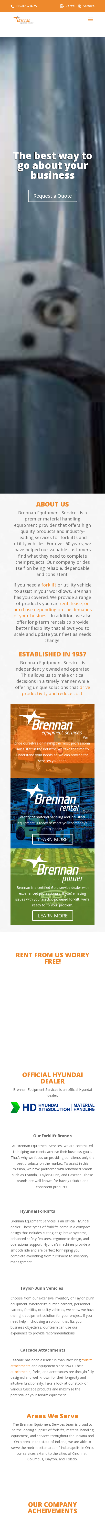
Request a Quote (52, 195)
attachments (20, 1371)
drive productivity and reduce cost (56, 690)
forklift (49, 585)
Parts (69, 6)
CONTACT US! (52, 1028)
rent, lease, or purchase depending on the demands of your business (52, 609)
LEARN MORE (52, 770)
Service (88, 6)
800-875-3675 (25, 6)
